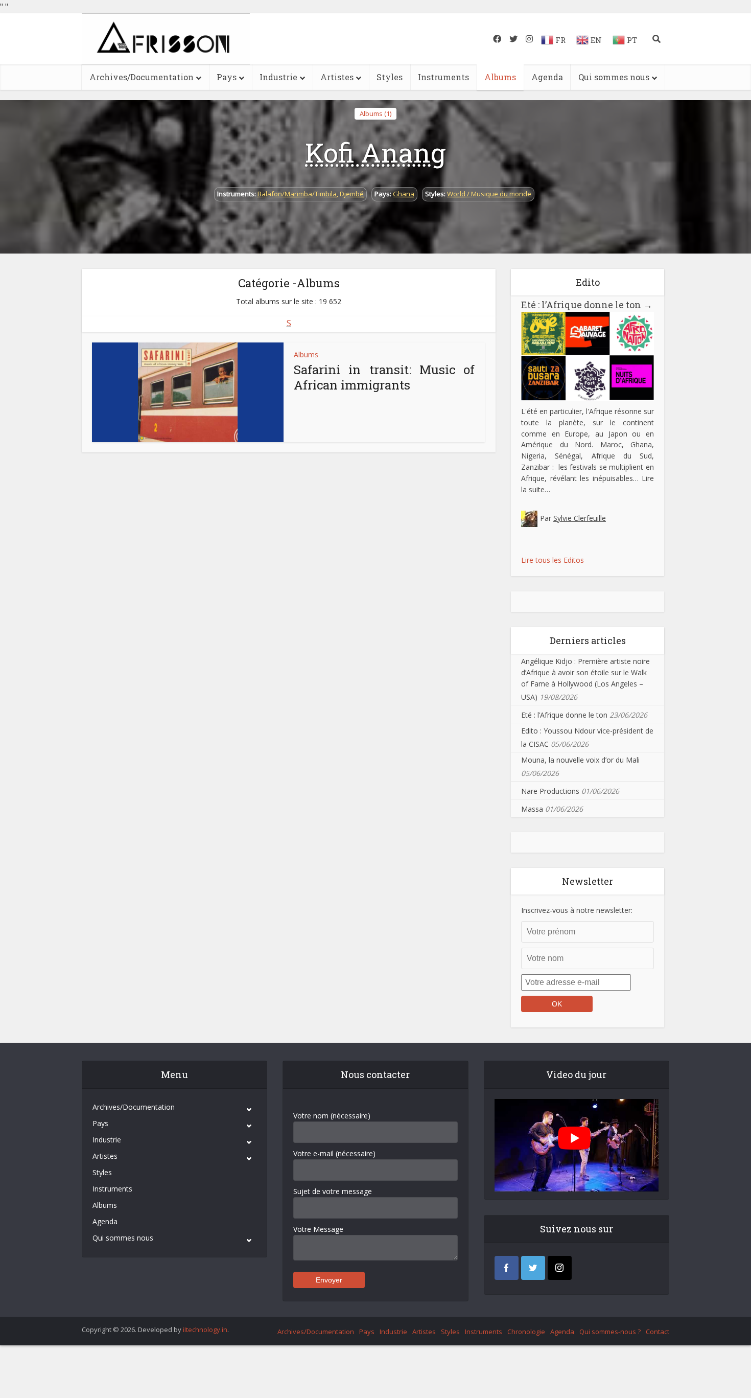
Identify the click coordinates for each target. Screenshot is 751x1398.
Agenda (547, 77)
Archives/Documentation (141, 77)
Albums (500, 77)
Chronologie (526, 1331)
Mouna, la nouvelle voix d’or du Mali (580, 760)
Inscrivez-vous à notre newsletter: (576, 910)
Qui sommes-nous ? (610, 1331)
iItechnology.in (205, 1329)
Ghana (403, 193)
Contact (657, 1331)
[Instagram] (560, 1268)
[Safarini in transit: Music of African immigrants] (188, 392)
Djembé (352, 193)
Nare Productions (550, 791)
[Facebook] (507, 1268)
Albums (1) (375, 113)
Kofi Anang (375, 152)
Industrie (278, 77)
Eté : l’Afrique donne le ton (586, 305)
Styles (390, 77)
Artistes (337, 77)
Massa (532, 809)
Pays (227, 77)
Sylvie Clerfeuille (579, 518)
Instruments (443, 77)
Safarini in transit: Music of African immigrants (384, 377)
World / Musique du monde (489, 193)
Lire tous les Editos (552, 560)
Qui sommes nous (613, 77)
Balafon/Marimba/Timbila (297, 193)
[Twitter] (533, 1268)
